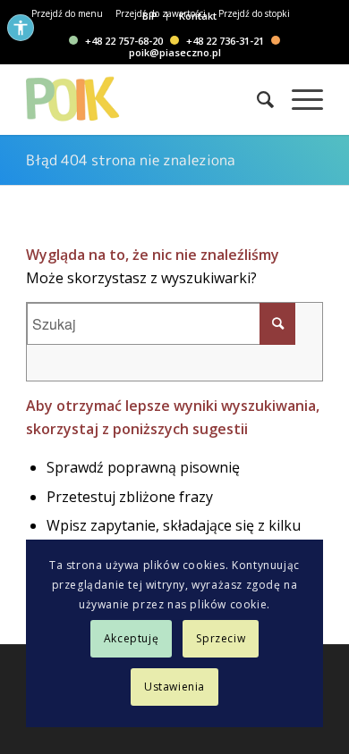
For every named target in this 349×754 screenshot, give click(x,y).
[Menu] (298, 99)
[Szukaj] (256, 99)
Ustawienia (174, 686)
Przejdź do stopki (254, 13)
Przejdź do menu (67, 13)
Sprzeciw (220, 638)
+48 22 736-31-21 (225, 40)
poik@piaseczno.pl (175, 51)
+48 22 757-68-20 (124, 40)
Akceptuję (131, 638)
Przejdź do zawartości (160, 13)
